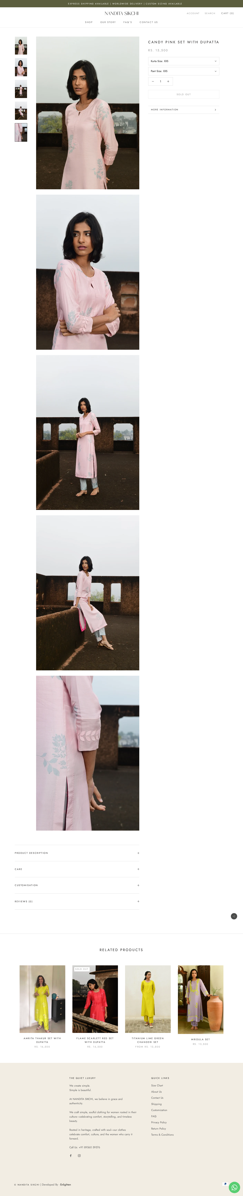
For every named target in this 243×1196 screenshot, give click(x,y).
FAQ (153, 1116)
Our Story (108, 22)
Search (210, 13)
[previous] (11, 1003)
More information (164, 109)
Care (18, 869)
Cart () (227, 13)
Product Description (31, 853)
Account (193, 13)
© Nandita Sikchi (26, 1184)
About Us (156, 1092)
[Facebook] (70, 1155)
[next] (232, 1003)
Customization (159, 1110)
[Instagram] (79, 1155)
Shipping (156, 1104)
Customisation (26, 885)
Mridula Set (200, 1039)
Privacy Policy (159, 1122)
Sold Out (184, 94)
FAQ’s (127, 22)
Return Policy (158, 1129)
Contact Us (149, 22)
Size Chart (157, 1085)
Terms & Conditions (162, 1135)
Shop (89, 22)
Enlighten (65, 1185)
